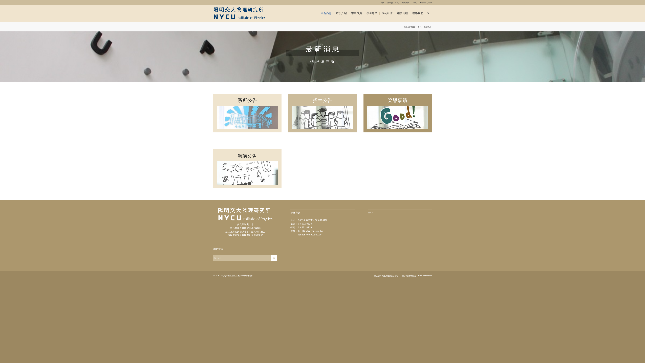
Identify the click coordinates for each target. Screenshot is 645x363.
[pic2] (322, 117)
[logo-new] (242, 13)
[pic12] (397, 117)
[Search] (428, 13)
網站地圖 (406, 3)
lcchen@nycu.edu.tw (309, 234)
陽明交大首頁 (393, 3)
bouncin (428, 276)
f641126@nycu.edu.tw (310, 231)
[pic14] (247, 173)
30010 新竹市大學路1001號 (313, 220)
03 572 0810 (305, 224)
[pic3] (247, 117)
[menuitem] (382, 2)
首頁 (382, 3)
